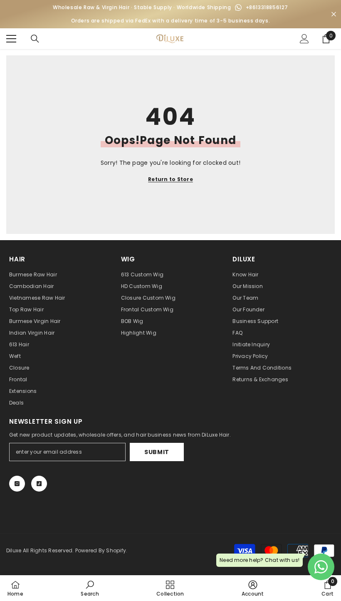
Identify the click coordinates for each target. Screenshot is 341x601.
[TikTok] (39, 484)
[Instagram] (17, 484)
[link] (89, 588)
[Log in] (304, 38)
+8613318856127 (267, 7)
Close (334, 14)
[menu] (11, 39)
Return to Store (170, 179)
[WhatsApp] (238, 7)
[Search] (35, 39)
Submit (156, 452)
